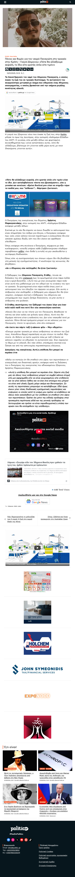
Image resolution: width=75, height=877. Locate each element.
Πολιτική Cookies (46, 852)
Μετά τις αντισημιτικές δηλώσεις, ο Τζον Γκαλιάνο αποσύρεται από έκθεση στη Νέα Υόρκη (18, 775)
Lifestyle (7, 768)
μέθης (21, 251)
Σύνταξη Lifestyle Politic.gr (21, 780)
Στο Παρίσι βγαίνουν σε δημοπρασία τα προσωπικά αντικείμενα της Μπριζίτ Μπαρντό (19, 809)
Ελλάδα (7, 56)
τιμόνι (19, 506)
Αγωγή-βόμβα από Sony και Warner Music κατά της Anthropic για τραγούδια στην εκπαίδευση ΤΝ (54, 775)
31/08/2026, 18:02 (44, 815)
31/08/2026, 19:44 (44, 780)
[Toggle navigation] (5, 2)
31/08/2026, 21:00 (9, 780)
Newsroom (53, 815)
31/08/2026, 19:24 (8, 813)
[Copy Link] (28, 69)
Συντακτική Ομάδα (46, 862)
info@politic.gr (14, 848)
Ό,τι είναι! (13, 768)
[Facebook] (6, 69)
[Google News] (31, 69)
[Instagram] (14, 69)
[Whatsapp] (17, 69)
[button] (37, 114)
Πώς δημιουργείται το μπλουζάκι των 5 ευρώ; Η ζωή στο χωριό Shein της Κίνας (21, 519)
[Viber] (21, 69)
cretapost (28, 278)
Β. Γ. (22, 73)
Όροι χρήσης (44, 848)
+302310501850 (13, 850)
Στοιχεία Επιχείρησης (47, 866)
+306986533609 (13, 853)
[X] (10, 69)
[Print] (24, 69)
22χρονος (10, 506)
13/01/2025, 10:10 (13, 73)
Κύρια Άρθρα (13, 56)
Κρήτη (63, 134)
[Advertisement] (37, 164)
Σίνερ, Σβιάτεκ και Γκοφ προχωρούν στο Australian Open (54, 518)
